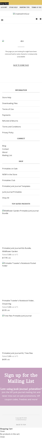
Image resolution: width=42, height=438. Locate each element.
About (4, 152)
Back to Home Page (21, 65)
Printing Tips (24, 7)
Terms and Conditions (11, 126)
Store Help (13, 7)
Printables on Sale (9, 168)
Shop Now (4, 3)
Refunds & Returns (10, 121)
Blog (4, 146)
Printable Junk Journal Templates (16, 186)
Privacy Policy (7, 132)
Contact (5, 149)
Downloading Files (10, 103)
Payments (6, 115)
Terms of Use (36, 7)
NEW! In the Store (9, 174)
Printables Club (8, 180)
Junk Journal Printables (12, 192)
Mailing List (7, 155)
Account (4, 7)
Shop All (5, 198)
